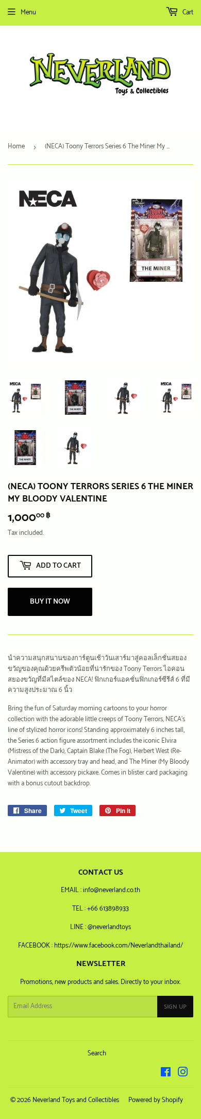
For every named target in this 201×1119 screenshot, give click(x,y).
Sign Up (175, 1007)
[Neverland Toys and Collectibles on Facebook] (165, 1074)
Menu (28, 12)
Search (97, 1053)
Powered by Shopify (155, 1100)
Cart (187, 12)
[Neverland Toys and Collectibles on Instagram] (183, 1074)
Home (16, 146)
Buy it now (50, 602)
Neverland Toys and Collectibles (75, 1100)
